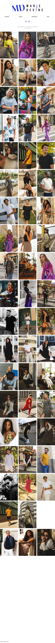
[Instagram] (26, 21)
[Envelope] (29, 21)
